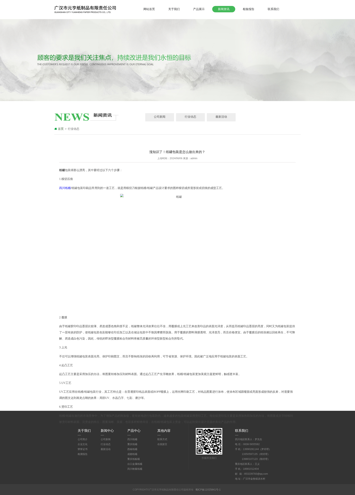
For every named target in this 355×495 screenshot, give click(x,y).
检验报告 (248, 9)
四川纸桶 (65, 188)
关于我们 (174, 9)
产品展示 (199, 9)
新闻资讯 (223, 9)
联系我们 (273, 9)
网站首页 (149, 9)
